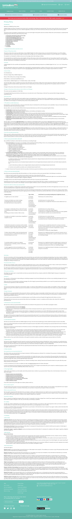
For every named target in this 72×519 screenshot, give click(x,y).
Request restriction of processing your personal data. (17, 378)
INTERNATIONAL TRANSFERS (12, 41)
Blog (41, 11)
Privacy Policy (20, 483)
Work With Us (61, 11)
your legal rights (29, 68)
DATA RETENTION (9, 43)
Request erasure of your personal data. (14, 376)
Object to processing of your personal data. (15, 377)
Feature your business (8, 489)
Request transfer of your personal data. (14, 379)
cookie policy (45, 154)
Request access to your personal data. (14, 374)
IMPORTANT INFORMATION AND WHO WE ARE (15, 35)
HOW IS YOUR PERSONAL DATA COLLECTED (15, 37)
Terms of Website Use (22, 489)
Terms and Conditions (22, 487)
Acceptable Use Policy (22, 490)
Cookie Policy (22, 413)
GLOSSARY (8, 46)
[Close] (70, 1)
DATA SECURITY (9, 42)
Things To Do (10, 11)
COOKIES (8, 45)
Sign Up (21, 501)
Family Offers (22, 11)
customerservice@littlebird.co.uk (45, 485)
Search (67, 4)
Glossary (23, 306)
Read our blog (7, 490)
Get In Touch (6, 485)
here (62, 18)
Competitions (50, 11)
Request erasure (33, 363)
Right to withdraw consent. (11, 380)
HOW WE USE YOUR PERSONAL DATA (13, 38)
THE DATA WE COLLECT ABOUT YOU (13, 36)
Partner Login (20, 492)
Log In (61, 4)
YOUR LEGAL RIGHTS (10, 44)
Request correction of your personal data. (14, 375)
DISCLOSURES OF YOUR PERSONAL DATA (14, 40)
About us (32, 11)
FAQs (5, 483)
